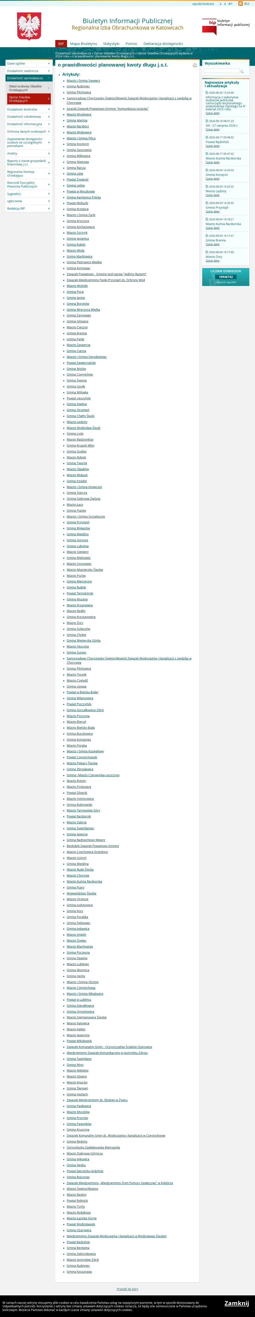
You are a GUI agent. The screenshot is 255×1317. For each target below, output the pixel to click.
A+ (230, 3)
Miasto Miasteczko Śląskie (85, 570)
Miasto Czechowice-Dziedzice (87, 852)
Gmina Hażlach (77, 1094)
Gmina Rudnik (76, 587)
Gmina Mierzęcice (79, 581)
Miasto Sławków (78, 469)
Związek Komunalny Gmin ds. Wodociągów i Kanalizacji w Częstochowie (116, 1135)
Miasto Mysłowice (79, 114)
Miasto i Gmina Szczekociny (86, 516)
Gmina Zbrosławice (80, 769)
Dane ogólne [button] (16, 63)
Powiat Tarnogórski (80, 593)
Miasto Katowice (78, 1023)
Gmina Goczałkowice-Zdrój (85, 710)
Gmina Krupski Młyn (80, 445)
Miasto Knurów (77, 1082)
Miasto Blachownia (80, 946)
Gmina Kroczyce (78, 221)
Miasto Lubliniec (78, 964)
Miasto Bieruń (76, 722)
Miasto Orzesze (77, 899)
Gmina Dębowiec (78, 923)
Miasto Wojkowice (79, 132)
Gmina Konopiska (79, 739)
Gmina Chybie (76, 635)
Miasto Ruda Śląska (80, 869)
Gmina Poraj (75, 292)
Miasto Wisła (75, 250)
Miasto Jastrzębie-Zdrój (83, 1260)
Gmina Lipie (75, 173)
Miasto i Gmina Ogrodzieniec (87, 357)
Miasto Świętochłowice (82, 1189)
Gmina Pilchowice (79, 92)
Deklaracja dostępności (163, 43)
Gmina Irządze (77, 481)
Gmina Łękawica (78, 928)
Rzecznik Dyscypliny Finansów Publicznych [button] (22, 184)
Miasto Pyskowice (79, 787)
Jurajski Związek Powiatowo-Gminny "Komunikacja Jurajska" (108, 109)
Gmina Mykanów (78, 528)
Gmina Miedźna (78, 864)
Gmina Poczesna (78, 952)
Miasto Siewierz (78, 552)
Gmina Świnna (77, 380)
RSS (247, 4)
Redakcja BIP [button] (16, 208)
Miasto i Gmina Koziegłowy (85, 751)
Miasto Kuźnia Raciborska (84, 881)
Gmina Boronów (78, 304)
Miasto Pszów (76, 576)
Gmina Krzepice (78, 209)
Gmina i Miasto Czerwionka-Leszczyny (93, 775)
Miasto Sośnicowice (80, 799)
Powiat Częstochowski (82, 757)
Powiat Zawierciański (81, 363)
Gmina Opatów (77, 958)
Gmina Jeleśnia (77, 120)
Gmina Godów (76, 451)
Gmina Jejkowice (78, 1159)
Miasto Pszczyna (78, 716)
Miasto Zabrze (77, 822)
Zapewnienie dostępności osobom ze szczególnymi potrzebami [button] (24, 142)
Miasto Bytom (76, 781)
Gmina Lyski (75, 433)
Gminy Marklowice (79, 256)
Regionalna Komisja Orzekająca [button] (20, 173)
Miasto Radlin (76, 611)
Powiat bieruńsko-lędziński (85, 1171)
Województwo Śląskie (81, 893)
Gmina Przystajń (78, 522)
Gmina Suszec (76, 652)
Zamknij (237, 1303)
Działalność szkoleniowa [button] (24, 116)
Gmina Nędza (76, 1165)
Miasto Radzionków (80, 439)
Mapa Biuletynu (83, 43)
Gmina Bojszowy (78, 1177)
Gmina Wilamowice (80, 698)
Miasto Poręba (77, 745)
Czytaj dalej (213, 113)
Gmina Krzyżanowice (81, 617)
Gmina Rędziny (77, 1141)
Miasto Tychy (76, 1206)
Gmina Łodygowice (80, 905)
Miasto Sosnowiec (79, 564)
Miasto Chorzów (78, 875)
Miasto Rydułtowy (79, 1212)
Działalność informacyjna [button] (24, 124)
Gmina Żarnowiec (79, 315)
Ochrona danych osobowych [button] (26, 131)
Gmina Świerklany (79, 1059)
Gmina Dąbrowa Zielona (83, 499)
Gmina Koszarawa (79, 1272)
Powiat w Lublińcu (79, 1000)
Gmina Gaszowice (79, 150)
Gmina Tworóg (77, 463)
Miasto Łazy (75, 504)
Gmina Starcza (77, 493)
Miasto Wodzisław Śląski (83, 428)
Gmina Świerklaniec (80, 828)
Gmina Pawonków (79, 1124)
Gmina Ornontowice (80, 1011)
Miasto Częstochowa (81, 988)
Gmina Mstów (76, 369)
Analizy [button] (12, 153)
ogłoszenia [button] (14, 201)
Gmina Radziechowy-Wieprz (86, 840)
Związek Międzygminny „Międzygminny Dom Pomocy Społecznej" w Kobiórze (120, 1183)
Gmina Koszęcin (78, 144)
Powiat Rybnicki (77, 1200)
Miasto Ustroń (76, 858)
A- (221, 4)
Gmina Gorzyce (77, 540)
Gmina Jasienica (78, 238)
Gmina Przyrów (77, 1118)
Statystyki (111, 43)
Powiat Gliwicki (77, 793)
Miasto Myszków (78, 1112)
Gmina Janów (76, 298)
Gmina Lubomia (78, 546)
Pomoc (131, 43)
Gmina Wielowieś (79, 558)
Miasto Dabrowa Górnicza (85, 1153)
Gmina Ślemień (77, 1088)
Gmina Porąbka (77, 917)
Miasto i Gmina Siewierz (83, 80)
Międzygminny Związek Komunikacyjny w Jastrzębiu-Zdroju (107, 1053)
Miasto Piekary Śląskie (82, 763)
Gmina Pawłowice (79, 1106)
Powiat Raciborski (79, 816)
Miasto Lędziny (77, 422)
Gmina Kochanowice (81, 227)
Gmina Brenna (77, 333)
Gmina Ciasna (76, 351)
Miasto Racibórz (78, 126)
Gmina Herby (76, 976)
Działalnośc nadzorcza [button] (22, 71)
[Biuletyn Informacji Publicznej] (226, 34)
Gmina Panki (75, 339)
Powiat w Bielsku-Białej (82, 692)
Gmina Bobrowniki (79, 805)
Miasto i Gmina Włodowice (85, 994)
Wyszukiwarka (217, 63)
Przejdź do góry (127, 1289)
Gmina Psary (75, 887)
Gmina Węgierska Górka (84, 640)
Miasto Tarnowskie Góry (83, 810)
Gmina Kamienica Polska (84, 197)
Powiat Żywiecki (77, 179)
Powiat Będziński (78, 1242)
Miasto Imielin (76, 934)
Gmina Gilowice (77, 321)
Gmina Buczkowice (80, 734)
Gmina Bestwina (78, 1248)
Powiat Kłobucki (77, 203)
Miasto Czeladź (77, 680)
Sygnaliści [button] (14, 194)
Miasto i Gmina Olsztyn (83, 982)
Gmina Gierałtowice (80, 1005)
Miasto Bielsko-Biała (81, 728)
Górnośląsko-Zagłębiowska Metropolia (93, 1147)
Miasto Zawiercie (78, 345)
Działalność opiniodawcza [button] (25, 78)
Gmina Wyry (75, 1065)
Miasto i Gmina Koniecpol (84, 487)
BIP (61, 43)
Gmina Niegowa (78, 162)
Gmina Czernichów (80, 374)
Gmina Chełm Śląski (80, 416)
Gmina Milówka (77, 392)
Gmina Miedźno (78, 534)
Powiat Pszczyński (79, 704)
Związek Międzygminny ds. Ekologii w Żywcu (97, 1100)
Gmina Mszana (77, 599)
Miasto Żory (75, 623)
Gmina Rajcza (76, 168)
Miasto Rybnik (76, 457)
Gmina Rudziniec (78, 86)
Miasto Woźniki (77, 286)
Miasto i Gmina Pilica (81, 138)
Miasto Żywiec (76, 940)
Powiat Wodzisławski (81, 1224)
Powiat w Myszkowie (81, 191)
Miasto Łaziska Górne (82, 1218)
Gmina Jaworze (77, 834)
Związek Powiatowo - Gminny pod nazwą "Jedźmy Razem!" (107, 274)
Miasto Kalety (76, 1029)
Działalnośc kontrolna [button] (22, 109)
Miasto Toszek (76, 674)
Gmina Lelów (76, 185)
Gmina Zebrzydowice (81, 1254)
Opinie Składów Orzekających (114, 53)
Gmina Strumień (78, 410)
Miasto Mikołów (77, 1070)
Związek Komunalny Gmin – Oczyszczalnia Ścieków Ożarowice (109, 1047)
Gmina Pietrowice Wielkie (84, 262)
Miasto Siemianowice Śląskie (87, 1017)
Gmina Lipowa (76, 686)
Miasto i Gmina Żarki (81, 215)
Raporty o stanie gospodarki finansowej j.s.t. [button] (26, 162)
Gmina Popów (76, 510)
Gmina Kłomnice (78, 970)
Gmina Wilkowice (78, 156)
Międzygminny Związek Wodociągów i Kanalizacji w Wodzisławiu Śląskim (117, 1236)
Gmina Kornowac (78, 268)
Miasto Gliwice (77, 1076)
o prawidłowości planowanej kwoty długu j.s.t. (103, 56)
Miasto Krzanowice (80, 605)
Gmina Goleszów (78, 629)
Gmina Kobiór (76, 244)
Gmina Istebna (77, 404)
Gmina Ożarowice (79, 1230)
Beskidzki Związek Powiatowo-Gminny (93, 846)
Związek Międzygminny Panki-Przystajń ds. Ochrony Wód (106, 280)
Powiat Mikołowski (79, 1041)
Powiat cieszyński (79, 398)
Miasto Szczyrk (77, 232)
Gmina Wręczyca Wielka (83, 309)
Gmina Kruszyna (78, 1129)
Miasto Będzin (76, 1195)
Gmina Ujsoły (76, 386)
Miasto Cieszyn (77, 327)
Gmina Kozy (75, 911)
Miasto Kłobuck (77, 475)
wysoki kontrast (203, 4)
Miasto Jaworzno (78, 1035)
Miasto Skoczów (78, 646)
